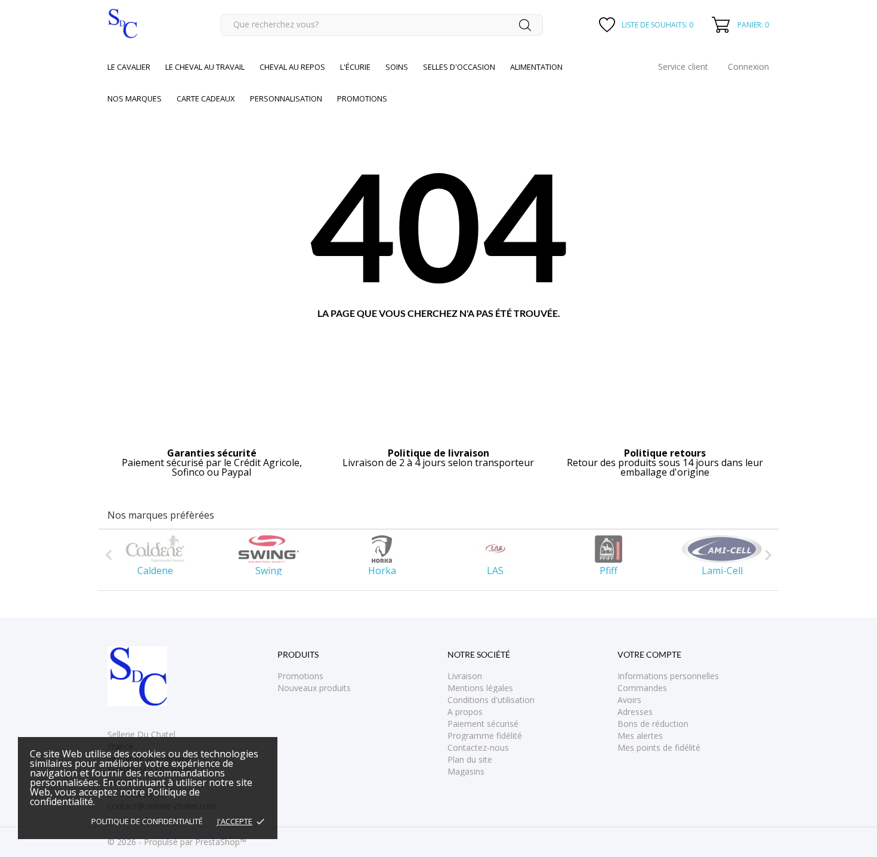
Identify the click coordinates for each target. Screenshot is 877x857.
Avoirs (629, 699)
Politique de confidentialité (147, 821)
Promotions (300, 676)
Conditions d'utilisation (491, 699)
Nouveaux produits (314, 687)
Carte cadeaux (206, 98)
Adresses (635, 711)
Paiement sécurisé (482, 723)
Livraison (464, 676)
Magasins (465, 771)
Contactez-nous (478, 747)
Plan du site (469, 759)
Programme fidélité (484, 735)
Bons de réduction (652, 723)
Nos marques (134, 98)
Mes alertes (640, 735)
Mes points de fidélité (658, 747)
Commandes (642, 687)
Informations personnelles (668, 676)
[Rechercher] (525, 25)
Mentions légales (480, 687)
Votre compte (649, 654)
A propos (465, 711)
